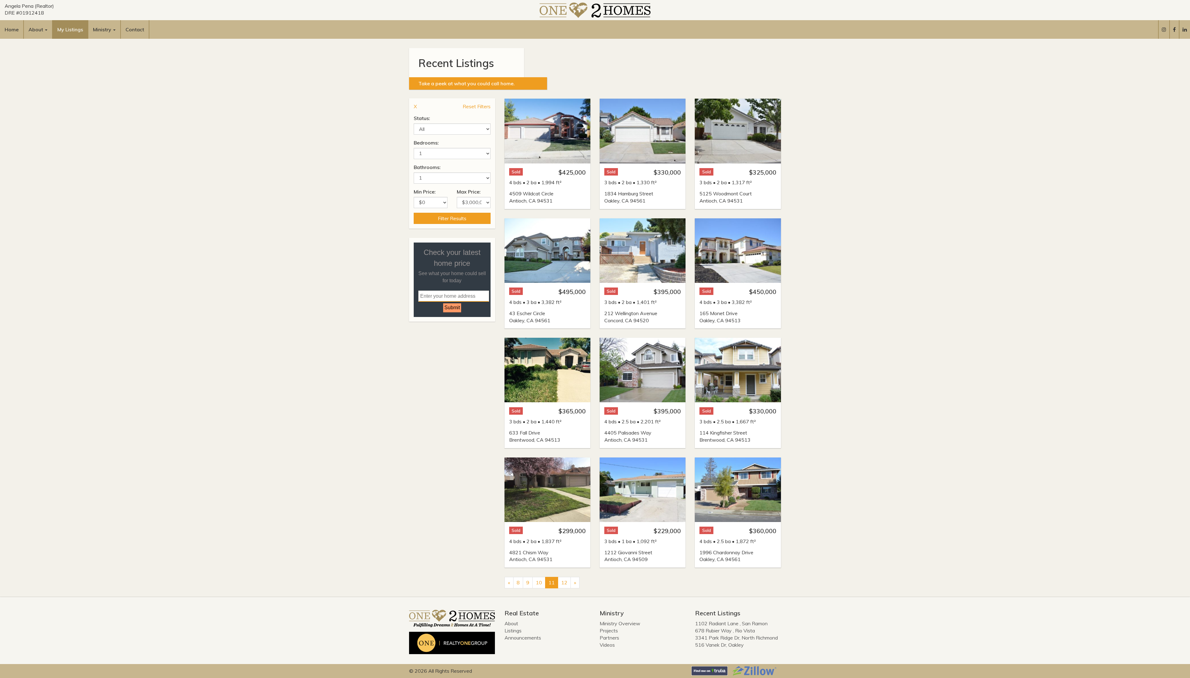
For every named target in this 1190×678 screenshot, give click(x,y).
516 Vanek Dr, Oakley (719, 645)
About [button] (36, 29)
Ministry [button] (102, 29)
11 (552, 582)
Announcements (523, 638)
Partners (609, 638)
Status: (422, 118)
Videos (607, 645)
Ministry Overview (620, 623)
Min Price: (425, 192)
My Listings (70, 29)
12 (564, 582)
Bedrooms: (426, 143)
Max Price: (469, 192)
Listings (513, 630)
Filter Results (452, 218)
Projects (609, 630)
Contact (135, 29)
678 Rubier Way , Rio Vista (725, 630)
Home (12, 29)
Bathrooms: (427, 167)
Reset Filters (477, 106)
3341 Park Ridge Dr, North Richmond (736, 638)
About (511, 623)
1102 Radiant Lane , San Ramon (731, 623)
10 (539, 582)
